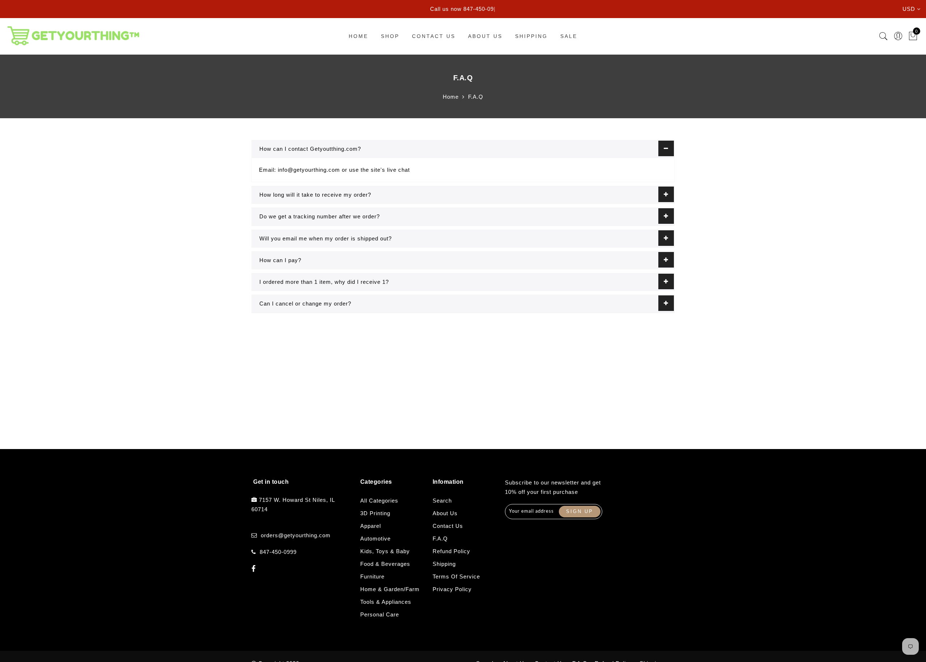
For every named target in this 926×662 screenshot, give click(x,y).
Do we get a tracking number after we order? (319, 216)
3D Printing (375, 513)
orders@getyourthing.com (296, 535)
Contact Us (433, 36)
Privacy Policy (452, 589)
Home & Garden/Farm (390, 589)
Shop (390, 36)
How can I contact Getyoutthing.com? (310, 149)
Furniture (372, 576)
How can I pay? (280, 260)
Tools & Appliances (385, 602)
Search (442, 500)
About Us (485, 36)
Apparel (370, 526)
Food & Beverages (385, 564)
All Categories (379, 500)
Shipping (531, 36)
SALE (568, 36)
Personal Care (379, 614)
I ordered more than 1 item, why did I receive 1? (324, 282)
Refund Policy (451, 551)
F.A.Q (440, 538)
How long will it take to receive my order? (315, 195)
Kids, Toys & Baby (385, 551)
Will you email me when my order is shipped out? (325, 238)
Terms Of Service (456, 576)
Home (358, 36)
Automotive (375, 538)
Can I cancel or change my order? (305, 303)
